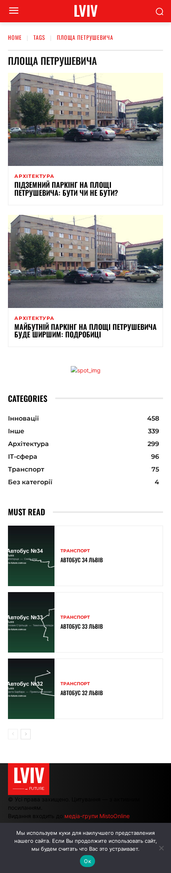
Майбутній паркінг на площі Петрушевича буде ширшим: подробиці (85, 331)
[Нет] (161, 848)
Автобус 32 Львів (81, 692)
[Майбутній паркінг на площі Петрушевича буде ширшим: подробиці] (85, 261)
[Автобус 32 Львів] (31, 689)
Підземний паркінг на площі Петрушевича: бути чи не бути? (66, 188)
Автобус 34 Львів (81, 559)
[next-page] (26, 734)
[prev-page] (13, 734)
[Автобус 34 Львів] (31, 556)
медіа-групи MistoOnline (97, 816)
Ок (87, 861)
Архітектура (34, 176)
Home (15, 37)
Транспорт (75, 551)
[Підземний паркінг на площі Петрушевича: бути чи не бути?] (85, 119)
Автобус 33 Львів (81, 626)
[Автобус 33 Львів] (31, 622)
